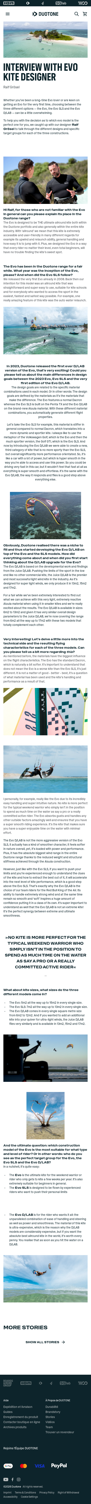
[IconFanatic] (42, 3)
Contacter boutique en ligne (21, 1422)
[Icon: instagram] (18, 1479)
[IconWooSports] (83, 3)
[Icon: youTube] (5, 1479)
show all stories (42, 1342)
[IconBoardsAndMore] (8, 1383)
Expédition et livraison (17, 1407)
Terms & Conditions (25, 1492)
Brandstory (53, 1412)
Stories (50, 1417)
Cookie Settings (29, 1497)
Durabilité (52, 1407)
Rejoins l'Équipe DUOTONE (20, 1448)
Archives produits (14, 1427)
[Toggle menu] (7, 14)
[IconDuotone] (28, 3)
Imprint (7, 1492)
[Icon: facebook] (13, 1479)
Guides (7, 1412)
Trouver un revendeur (60, 1432)
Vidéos (50, 1422)
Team (49, 1427)
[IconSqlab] (61, 3)
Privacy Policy (46, 1492)
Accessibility (10, 1497)
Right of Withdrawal (68, 1492)
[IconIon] (8, 3)
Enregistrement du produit (20, 1417)
